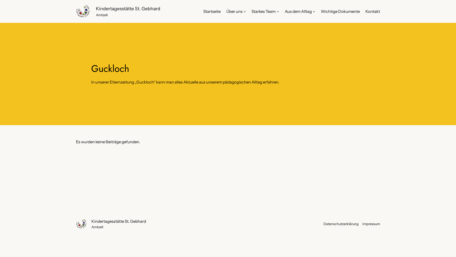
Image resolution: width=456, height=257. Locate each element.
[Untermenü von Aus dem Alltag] (314, 11)
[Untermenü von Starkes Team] (278, 11)
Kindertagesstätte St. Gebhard (128, 8)
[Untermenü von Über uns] (244, 11)
